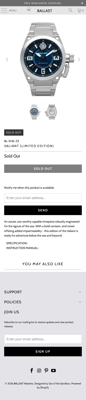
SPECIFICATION (16, 243)
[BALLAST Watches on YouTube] (54, 371)
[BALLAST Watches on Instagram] (39, 371)
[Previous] (7, 59)
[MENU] (2, 10)
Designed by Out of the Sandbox (52, 383)
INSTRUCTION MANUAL (22, 248)
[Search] (71, 10)
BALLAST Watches (23, 383)
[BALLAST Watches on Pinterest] (46, 371)
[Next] (78, 59)
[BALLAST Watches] (43, 10)
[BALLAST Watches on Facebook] (32, 371)
